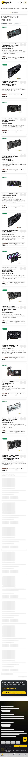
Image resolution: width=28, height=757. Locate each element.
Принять (21, 746)
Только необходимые (7, 746)
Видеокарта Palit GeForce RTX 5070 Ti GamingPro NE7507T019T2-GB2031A (10, 232)
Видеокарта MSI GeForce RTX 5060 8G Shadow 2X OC (10, 346)
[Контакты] (18, 2)
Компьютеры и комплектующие (11, 8)
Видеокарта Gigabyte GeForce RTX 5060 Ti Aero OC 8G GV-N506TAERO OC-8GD (10, 419)
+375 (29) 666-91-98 (9, 689)
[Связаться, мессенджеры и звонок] (25, 739)
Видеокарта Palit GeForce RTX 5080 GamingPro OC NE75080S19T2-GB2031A (10, 83)
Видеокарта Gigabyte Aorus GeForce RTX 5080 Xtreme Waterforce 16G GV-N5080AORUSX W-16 (9, 270)
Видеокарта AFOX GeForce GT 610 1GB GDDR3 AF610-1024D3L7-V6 (10, 383)
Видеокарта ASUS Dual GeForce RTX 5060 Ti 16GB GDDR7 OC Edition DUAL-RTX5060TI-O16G (10, 457)
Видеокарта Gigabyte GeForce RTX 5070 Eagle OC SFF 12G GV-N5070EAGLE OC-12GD (10, 45)
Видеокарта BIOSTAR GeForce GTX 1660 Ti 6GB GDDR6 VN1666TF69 (10, 120)
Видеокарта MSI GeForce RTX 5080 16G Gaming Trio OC (10, 194)
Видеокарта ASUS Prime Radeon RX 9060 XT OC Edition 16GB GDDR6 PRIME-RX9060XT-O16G (10, 157)
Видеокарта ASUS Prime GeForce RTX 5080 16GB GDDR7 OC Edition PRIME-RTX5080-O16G (10, 308)
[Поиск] (21, 2)
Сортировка (4, 23)
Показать (17, 23)
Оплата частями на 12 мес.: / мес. (16, 58)
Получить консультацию (15, 692)
